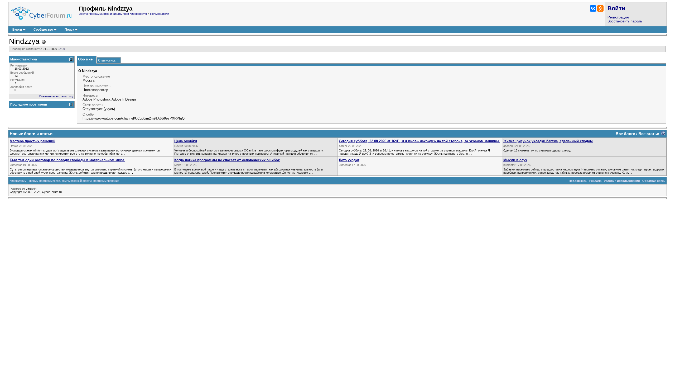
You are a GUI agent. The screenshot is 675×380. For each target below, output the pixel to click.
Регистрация (618, 17)
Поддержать (578, 180)
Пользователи (159, 13)
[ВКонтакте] (593, 8)
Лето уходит (349, 160)
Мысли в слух (515, 160)
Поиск (69, 29)
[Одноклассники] (600, 8)
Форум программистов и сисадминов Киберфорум (113, 13)
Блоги (17, 29)
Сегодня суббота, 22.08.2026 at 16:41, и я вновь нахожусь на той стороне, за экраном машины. (419, 141)
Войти (616, 8)
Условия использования (622, 180)
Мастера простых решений (32, 141)
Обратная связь (653, 180)
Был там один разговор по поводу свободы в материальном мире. (67, 160)
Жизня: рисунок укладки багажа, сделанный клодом (548, 141)
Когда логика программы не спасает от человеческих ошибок (227, 160)
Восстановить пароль (625, 21)
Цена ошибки (185, 141)
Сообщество (43, 29)
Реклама (595, 180)
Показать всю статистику (56, 96)
